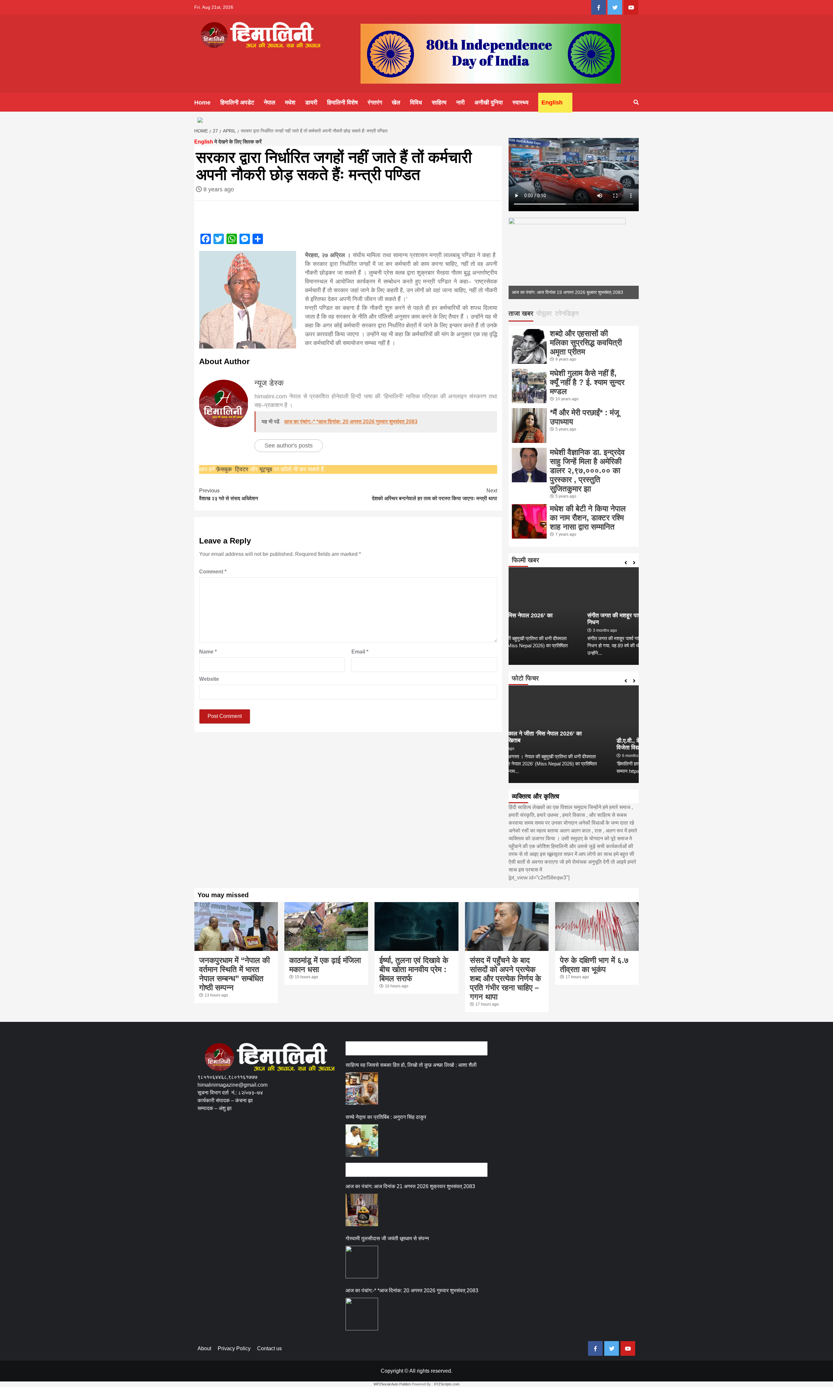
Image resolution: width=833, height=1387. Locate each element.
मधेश (290, 102)
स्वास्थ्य (520, 102)
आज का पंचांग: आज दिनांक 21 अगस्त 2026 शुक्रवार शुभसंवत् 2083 (410, 1186)
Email (359, 651)
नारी (460, 102)
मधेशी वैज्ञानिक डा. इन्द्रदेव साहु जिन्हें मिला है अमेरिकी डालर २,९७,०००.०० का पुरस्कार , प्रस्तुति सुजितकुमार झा (587, 470)
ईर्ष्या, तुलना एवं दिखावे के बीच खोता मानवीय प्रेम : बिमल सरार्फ (413, 969)
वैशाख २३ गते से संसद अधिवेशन (228, 494)
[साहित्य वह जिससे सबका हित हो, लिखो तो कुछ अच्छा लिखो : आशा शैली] (362, 1088)
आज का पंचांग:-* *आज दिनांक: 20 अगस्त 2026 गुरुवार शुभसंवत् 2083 (412, 1290)
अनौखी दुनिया (488, 102)
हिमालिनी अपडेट (237, 102)
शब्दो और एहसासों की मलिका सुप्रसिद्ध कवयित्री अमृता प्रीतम (586, 342)
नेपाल (269, 102)
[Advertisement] (316, 1142)
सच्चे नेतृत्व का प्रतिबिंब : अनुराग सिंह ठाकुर (386, 1117)
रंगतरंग (375, 102)
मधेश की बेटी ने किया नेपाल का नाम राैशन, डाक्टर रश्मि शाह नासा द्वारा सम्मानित (588, 517)
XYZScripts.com (446, 1384)
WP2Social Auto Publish (392, 1384)
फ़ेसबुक (224, 469)
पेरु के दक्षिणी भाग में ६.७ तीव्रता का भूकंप (594, 965)
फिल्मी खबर (525, 560)
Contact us (269, 1348)
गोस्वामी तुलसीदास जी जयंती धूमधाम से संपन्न (387, 1238)
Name (208, 651)
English (552, 102)
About (204, 1348)
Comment (212, 571)
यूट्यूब (265, 469)
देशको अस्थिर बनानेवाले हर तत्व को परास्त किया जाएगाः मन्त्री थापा (434, 494)
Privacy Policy (234, 1348)
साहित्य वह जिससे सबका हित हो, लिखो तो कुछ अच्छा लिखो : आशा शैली (411, 1065)
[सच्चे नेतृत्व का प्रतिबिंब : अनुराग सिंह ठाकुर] (362, 1140)
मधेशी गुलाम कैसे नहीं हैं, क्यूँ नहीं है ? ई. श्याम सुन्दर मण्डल (587, 382)
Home (202, 102)
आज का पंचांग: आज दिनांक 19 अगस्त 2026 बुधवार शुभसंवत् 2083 (567, 292)
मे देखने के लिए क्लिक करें (228, 141)
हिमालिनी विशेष (342, 102)
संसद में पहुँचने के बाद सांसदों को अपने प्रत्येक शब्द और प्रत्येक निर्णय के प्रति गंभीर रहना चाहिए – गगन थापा (505, 978)
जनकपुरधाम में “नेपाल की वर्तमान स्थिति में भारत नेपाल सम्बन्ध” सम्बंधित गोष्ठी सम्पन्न (234, 974)
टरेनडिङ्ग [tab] (567, 313)
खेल (396, 102)
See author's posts (289, 445)
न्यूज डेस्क (269, 382)
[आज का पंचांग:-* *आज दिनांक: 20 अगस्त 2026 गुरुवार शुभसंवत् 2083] (362, 1314)
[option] (574, 258)
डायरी (311, 102)
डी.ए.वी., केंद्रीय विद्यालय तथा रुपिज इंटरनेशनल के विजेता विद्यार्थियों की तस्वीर (568, 744)
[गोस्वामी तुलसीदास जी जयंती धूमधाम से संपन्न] (362, 1262)
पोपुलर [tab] (544, 313)
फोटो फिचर (525, 678)
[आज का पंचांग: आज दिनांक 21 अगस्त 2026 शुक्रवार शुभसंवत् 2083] (362, 1210)
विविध (416, 102)
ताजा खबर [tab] (521, 313)
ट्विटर (242, 469)
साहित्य (439, 102)
